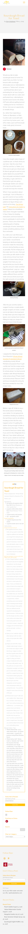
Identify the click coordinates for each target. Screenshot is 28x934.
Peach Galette (8, 907)
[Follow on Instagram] (6, 815)
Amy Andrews (10, 21)
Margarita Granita (9, 914)
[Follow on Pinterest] (8, 858)
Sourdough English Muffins (12, 921)
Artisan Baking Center (12, 773)
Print (15, 484)
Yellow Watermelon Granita (12, 909)
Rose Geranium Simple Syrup (13, 917)
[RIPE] (6, 3)
